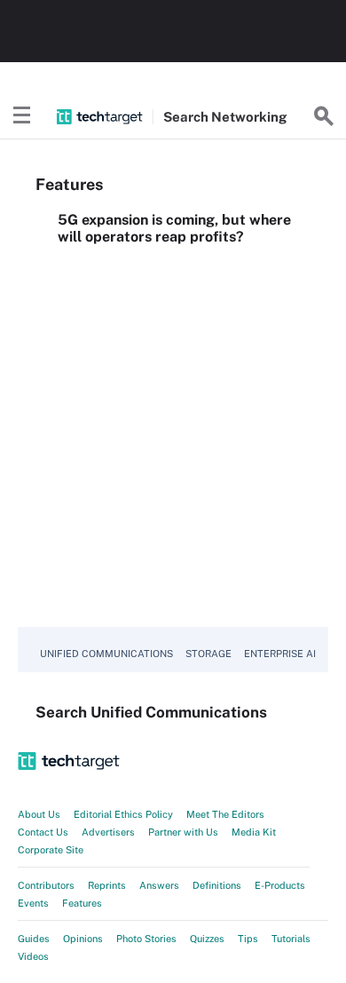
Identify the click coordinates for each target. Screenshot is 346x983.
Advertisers (108, 832)
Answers (159, 885)
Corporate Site (50, 849)
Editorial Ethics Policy (123, 814)
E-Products (280, 885)
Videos (33, 956)
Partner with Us (183, 832)
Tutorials (291, 938)
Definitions (217, 885)
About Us (39, 814)
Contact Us (43, 832)
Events (33, 903)
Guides (34, 938)
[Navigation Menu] (22, 116)
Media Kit (254, 832)
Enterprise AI (280, 653)
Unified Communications (106, 653)
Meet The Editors (225, 814)
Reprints (107, 885)
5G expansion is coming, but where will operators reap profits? (174, 228)
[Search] (324, 116)
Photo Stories (146, 938)
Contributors (46, 885)
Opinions (83, 938)
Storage (208, 653)
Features (82, 903)
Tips (248, 938)
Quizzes (207, 938)
